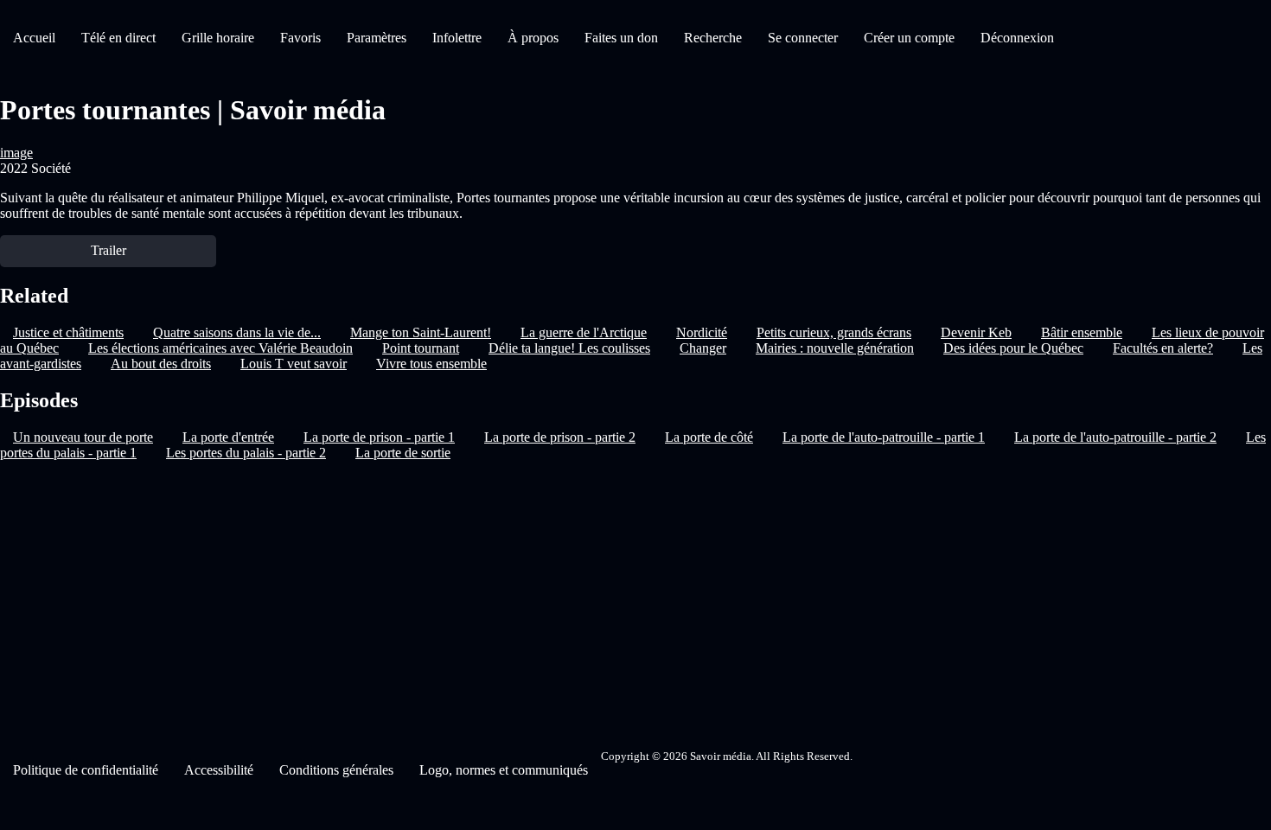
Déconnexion (1017, 37)
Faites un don (621, 37)
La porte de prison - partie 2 (560, 437)
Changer (703, 348)
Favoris (300, 37)
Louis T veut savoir (293, 363)
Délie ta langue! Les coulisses (569, 348)
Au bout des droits (161, 363)
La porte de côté (709, 437)
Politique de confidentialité (85, 770)
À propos (533, 37)
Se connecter (803, 37)
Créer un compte (909, 37)
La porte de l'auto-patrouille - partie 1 (883, 437)
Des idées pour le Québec (1013, 348)
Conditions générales (336, 770)
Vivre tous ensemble (431, 363)
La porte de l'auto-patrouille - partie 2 (1115, 437)
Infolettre (457, 37)
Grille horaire (218, 37)
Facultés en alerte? (1163, 348)
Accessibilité (218, 770)
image (16, 152)
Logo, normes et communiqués (503, 770)
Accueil (34, 37)
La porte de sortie (402, 452)
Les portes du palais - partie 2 (246, 452)
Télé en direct (118, 37)
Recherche (713, 37)
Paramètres (376, 37)
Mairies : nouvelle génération (835, 348)
